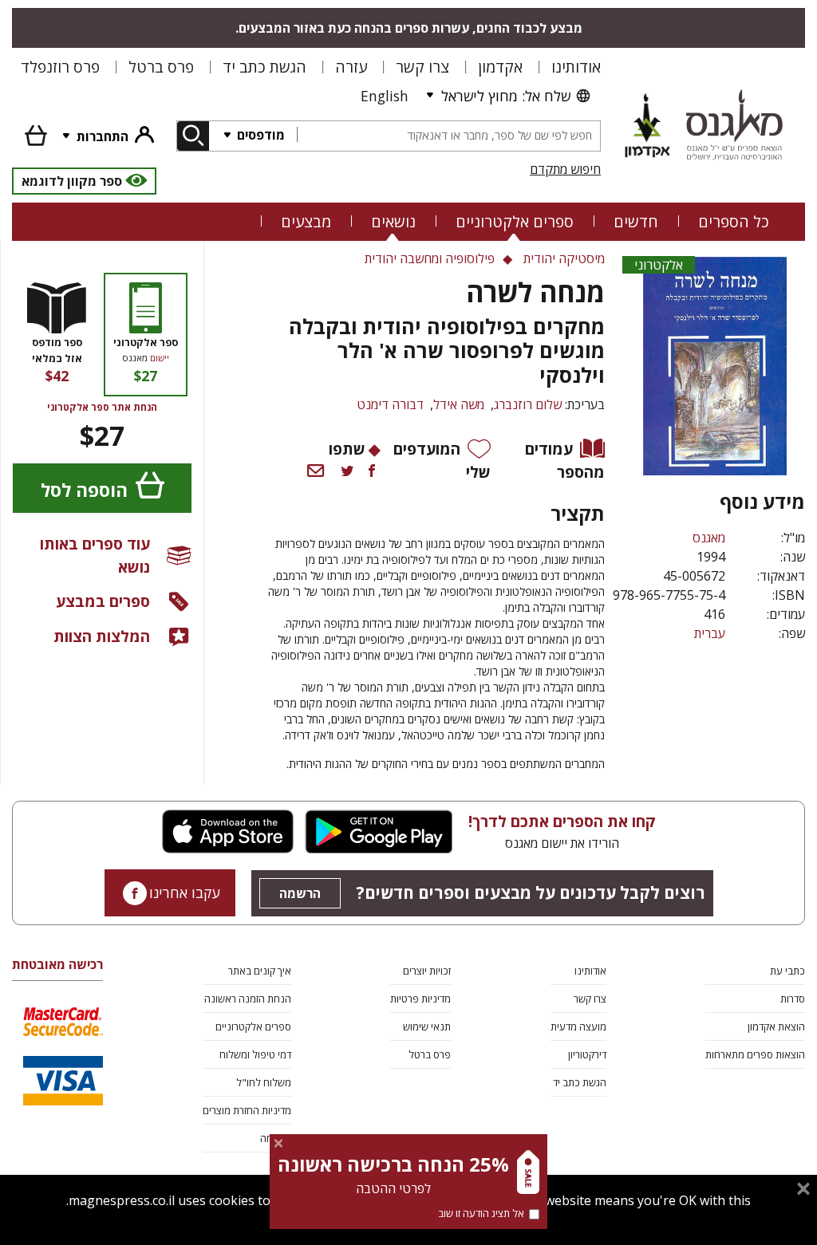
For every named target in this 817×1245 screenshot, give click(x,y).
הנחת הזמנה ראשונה (247, 998)
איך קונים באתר (259, 970)
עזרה (351, 66)
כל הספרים (733, 221)
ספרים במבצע (103, 601)
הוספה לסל (84, 490)
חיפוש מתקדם (565, 169)
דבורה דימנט (390, 404)
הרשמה (300, 893)
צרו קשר (422, 66)
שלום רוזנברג (528, 404)
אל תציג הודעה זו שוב (481, 1213)
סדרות (792, 998)
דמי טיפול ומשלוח (255, 1054)
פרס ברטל (161, 66)
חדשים (636, 221)
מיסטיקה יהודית (564, 258)
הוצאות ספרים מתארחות (755, 1054)
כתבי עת (787, 970)
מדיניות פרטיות (420, 998)
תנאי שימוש (427, 1026)
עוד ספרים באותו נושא (95, 555)
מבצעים (306, 221)
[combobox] (448, 136)
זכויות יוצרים (427, 970)
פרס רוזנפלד (60, 66)
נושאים (393, 221)
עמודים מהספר (565, 460)
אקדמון (500, 66)
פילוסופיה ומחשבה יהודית (430, 258)
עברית (709, 633)
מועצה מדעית (578, 1026)
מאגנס (709, 537)
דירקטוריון (587, 1054)
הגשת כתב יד (264, 66)
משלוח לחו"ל (263, 1082)
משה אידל (458, 404)
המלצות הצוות (101, 636)
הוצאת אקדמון (776, 1026)
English (384, 95)
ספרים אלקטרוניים (515, 221)
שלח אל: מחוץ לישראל (505, 95)
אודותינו (576, 66)
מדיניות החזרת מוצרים (247, 1110)
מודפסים (259, 135)
